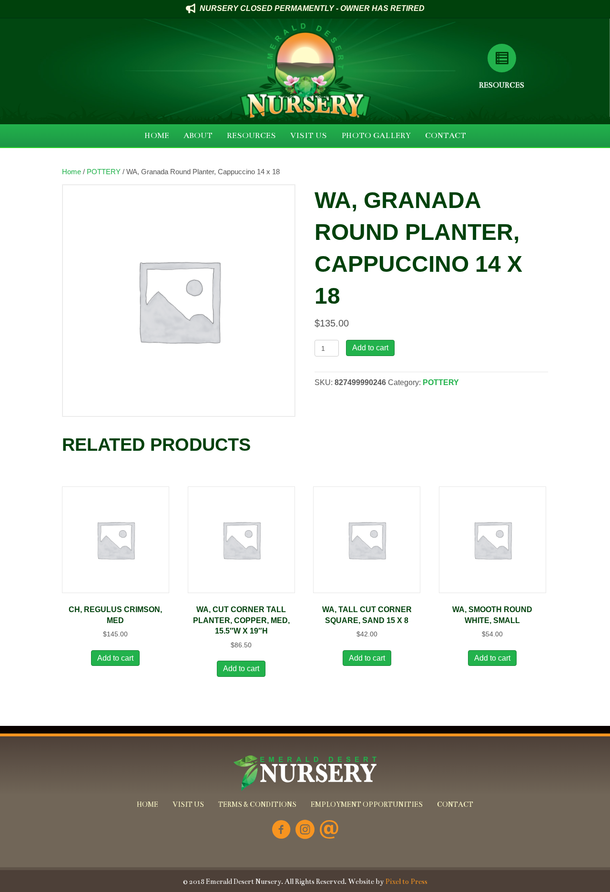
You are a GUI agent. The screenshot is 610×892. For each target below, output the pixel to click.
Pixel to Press (406, 881)
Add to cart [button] (115, 658)
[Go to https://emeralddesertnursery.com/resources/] (502, 58)
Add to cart (370, 348)
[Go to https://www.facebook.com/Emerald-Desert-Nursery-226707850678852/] (281, 830)
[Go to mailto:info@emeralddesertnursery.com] (328, 830)
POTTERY (104, 172)
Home (71, 172)
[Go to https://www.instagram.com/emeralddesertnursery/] (305, 830)
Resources (501, 84)
